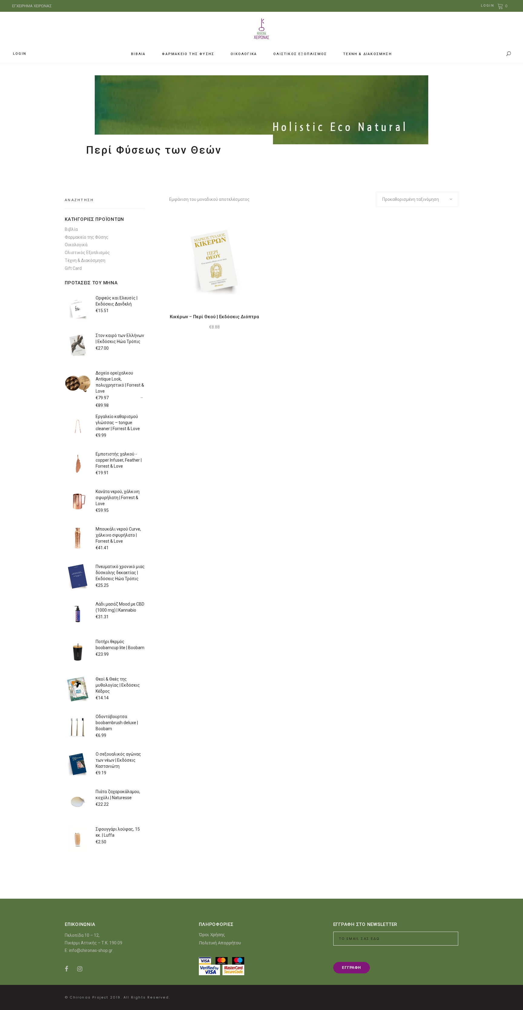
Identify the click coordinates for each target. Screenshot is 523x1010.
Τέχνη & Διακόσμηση (85, 260)
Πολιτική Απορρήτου (220, 943)
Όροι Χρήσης (212, 934)
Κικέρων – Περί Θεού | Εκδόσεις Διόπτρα (214, 316)
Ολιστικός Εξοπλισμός (87, 252)
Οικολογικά (76, 244)
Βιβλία (71, 229)
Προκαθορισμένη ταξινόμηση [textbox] (410, 199)
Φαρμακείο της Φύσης (86, 237)
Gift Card (73, 268)
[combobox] (417, 199)
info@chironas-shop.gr (91, 950)
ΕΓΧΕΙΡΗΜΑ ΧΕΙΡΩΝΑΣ (32, 6)
